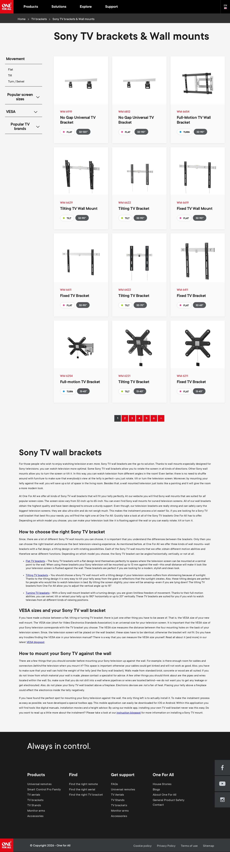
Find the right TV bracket (86, 795)
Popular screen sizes (20, 97)
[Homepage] (6, 6)
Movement (15, 59)
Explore (86, 7)
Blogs (156, 789)
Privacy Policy (166, 846)
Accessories (35, 816)
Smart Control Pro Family (44, 789)
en (227, 8)
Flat (10, 70)
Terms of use (189, 846)
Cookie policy (142, 846)
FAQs (114, 784)
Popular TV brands (20, 126)
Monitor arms (36, 811)
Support (111, 7)
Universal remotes (39, 784)
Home (22, 19)
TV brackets (39, 19)
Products (31, 7)
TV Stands (34, 805)
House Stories (162, 784)
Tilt (10, 75)
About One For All (164, 795)
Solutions (59, 7)
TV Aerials (117, 795)
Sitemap (208, 846)
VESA (10, 112)
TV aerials (33, 795)
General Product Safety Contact (168, 803)
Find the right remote (83, 784)
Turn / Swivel (16, 81)
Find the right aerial (82, 789)
